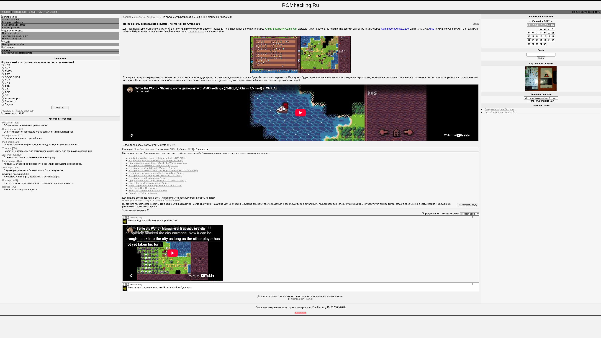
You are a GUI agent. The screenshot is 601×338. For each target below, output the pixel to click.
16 (544, 36)
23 (544, 40)
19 (529, 40)
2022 (137, 17)
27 (533, 44)
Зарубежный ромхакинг (15, 36)
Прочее (6, 186)
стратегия (158, 200)
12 (157, 17)
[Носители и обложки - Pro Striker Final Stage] (541, 90)
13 (533, 36)
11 (553, 32)
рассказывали (196, 31)
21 (537, 40)
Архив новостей (11, 19)
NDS (7, 83)
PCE (7, 92)
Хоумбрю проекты (12, 174)
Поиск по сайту (10, 33)
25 (553, 40)
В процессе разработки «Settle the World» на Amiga (155, 160)
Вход (32, 11)
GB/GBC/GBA (12, 77)
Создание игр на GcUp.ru (499, 109)
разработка (136, 200)
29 (540, 44)
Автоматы (10, 101)
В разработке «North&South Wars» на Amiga (151, 168)
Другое (9, 104)
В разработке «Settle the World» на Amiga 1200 (153, 165)
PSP (7, 86)
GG (6, 95)
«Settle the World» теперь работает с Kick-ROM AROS (157, 158)
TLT (190, 149)
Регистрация (19, 11)
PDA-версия (51, 11)
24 (548, 40)
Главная (5, 11)
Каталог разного (11, 27)
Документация (10, 154)
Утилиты (7, 148)
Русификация (9, 135)
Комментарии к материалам (17, 53)
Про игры (7, 180)
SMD (7, 68)
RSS (39, 11)
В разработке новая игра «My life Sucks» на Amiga (155, 175)
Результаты (7, 110)
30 (544, 44)
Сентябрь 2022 (541, 21)
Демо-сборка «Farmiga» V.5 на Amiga (148, 183)
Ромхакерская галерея (13, 25)
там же (171, 145)
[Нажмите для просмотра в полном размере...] (300, 72)
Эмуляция (7, 167)
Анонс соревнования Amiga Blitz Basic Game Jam (155, 185)
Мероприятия (9, 161)
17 (548, 36)
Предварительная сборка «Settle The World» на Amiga (157, 180)
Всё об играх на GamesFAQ (500, 112)
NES (7, 65)
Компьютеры (12, 98)
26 (529, 44)
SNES (8, 71)
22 (540, 40)
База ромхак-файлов (12, 22)
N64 (7, 89)
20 (533, 40)
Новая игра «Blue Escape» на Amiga (147, 190)
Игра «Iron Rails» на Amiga (142, 193)
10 (548, 32)
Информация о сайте (13, 44)
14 (537, 36)
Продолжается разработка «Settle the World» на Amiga (157, 163)
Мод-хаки (7, 142)
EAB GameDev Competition (142, 188)
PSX (7, 74)
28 (537, 44)
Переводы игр (9, 129)
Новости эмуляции (12, 38)
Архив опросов (25, 110)
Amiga (125, 200)
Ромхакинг (7, 122)
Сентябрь (148, 17)
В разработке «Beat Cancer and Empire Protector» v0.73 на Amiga (163, 170)
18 (553, 36)
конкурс (148, 200)
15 (540, 36)
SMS (7, 80)
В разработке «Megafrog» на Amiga (147, 178)
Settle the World (173, 200)
